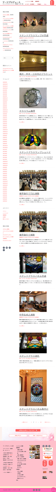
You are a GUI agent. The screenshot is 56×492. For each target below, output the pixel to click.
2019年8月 (5, 115)
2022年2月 (5, 82)
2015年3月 (5, 197)
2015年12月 (5, 181)
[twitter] (7, 248)
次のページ (48, 422)
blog (45, 4)
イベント (4, 211)
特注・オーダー (22, 76)
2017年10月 (5, 147)
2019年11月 (5, 109)
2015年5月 (5, 193)
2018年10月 (5, 133)
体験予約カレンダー (51, 463)
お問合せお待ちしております (27, 430)
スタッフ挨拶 (20, 471)
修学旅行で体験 (27, 235)
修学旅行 (37, 237)
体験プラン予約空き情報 (45, 463)
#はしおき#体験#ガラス (7, 33)
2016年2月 (5, 179)
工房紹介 (39, 4)
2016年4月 (5, 175)
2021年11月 (5, 86)
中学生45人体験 (27, 314)
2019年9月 (5, 113)
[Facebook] (39, 490)
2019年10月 (5, 111)
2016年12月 (5, 161)
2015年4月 (5, 195)
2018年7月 (5, 137)
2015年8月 (5, 189)
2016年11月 (5, 163)
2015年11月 (5, 183)
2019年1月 (5, 127)
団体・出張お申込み (38, 435)
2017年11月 (5, 145)
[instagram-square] (44, 446)
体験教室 (37, 1)
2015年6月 (5, 191)
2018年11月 (5, 131)
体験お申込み (18, 435)
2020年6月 (5, 105)
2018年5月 (5, 141)
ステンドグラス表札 (29, 356)
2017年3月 (5, 157)
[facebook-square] (49, 446)
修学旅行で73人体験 (29, 193)
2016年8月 (5, 169)
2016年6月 (5, 171)
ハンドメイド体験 (29, 1)
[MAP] (11, 454)
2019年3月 (5, 123)
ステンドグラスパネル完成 (32, 276)
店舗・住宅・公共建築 (21, 458)
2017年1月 (5, 159)
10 (40, 422)
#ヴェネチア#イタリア (7, 37)
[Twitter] (37, 490)
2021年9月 (5, 90)
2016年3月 (5, 177)
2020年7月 (5, 103)
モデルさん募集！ (6, 14)
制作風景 (19, 465)
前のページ (24, 422)
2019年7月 (5, 117)
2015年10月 (5, 185)
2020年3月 (5, 107)
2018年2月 (5, 143)
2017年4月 (5, 155)
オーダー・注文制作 (29, 4)
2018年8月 (5, 135)
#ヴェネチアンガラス (7, 22)
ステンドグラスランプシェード (35, 152)
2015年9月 (5, 187)
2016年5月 (5, 173)
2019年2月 (5, 125)
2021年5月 (5, 92)
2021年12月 (5, 84)
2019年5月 (5, 121)
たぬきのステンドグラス (7, 44)
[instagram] (4, 248)
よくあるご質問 (20, 474)
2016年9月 (5, 167)
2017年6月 (5, 151)
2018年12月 (5, 129)
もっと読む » (21, 163)
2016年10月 (5, 165)
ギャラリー (19, 467)
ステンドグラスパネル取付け (33, 409)
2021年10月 (5, 88)
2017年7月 (5, 149)
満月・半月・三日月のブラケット (35, 74)
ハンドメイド (5, 213)
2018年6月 (5, 139)
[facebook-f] (4, 250)
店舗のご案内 (20, 449)
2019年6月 (5, 119)
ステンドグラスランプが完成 (33, 35)
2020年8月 (5, 101)
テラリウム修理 (27, 111)
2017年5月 (5, 153)
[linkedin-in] (10, 248)
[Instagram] (34, 490)
